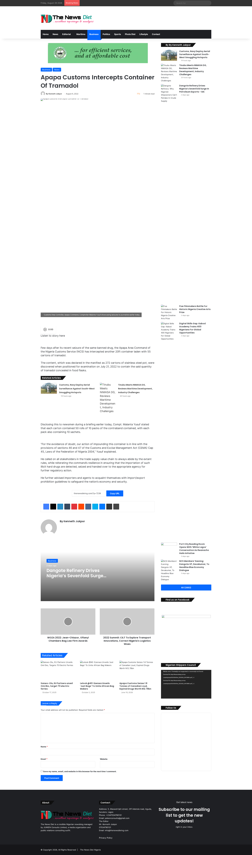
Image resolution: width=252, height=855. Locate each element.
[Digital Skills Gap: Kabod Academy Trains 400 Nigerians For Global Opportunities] (169, 431)
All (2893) (186, 587)
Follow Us (171, 707)
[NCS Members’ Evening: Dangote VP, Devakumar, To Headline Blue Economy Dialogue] (169, 570)
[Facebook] (46, 507)
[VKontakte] (88, 507)
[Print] (116, 507)
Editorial (66, 34)
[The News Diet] (67, 18)
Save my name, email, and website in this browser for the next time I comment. (80, 771)
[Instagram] (68, 526)
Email (44, 759)
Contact (156, 34)
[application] (186, 684)
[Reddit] (81, 507)
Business (94, 34)
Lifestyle (143, 34)
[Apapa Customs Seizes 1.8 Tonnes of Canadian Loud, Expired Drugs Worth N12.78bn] (136, 670)
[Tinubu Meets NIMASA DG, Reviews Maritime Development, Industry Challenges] (108, 398)
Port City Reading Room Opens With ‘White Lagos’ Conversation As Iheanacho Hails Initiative (194, 549)
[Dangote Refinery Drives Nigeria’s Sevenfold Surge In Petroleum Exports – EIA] (169, 193)
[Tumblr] (67, 507)
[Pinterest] (74, 507)
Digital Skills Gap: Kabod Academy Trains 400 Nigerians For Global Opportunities (192, 328)
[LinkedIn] (60, 507)
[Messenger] (102, 507)
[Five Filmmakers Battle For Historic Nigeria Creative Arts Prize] (169, 312)
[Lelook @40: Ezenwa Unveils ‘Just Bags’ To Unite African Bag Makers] (97, 670)
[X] (53, 507)
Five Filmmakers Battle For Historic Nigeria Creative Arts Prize (195, 309)
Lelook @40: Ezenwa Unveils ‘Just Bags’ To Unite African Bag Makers (97, 686)
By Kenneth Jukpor (54, 94)
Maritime (80, 34)
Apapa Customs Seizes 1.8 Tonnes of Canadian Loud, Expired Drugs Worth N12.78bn (135, 686)
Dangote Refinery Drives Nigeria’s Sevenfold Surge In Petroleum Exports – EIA (75, 575)
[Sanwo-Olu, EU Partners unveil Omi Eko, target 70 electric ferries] (58, 670)
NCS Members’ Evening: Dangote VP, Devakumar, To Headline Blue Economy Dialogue (194, 566)
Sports (117, 34)
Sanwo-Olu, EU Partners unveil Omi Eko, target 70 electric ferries (57, 686)
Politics (106, 34)
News (55, 34)
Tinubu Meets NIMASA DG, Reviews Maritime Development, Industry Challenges (135, 388)
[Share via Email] (109, 507)
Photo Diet (130, 34)
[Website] (61, 526)
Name (44, 746)
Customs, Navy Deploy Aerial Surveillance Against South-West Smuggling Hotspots (77, 388)
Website (103, 759)
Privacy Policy (105, 838)
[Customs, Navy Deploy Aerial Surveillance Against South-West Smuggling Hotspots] (49, 388)
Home (46, 34)
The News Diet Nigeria (90, 850)
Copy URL (115, 493)
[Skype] (95, 507)
